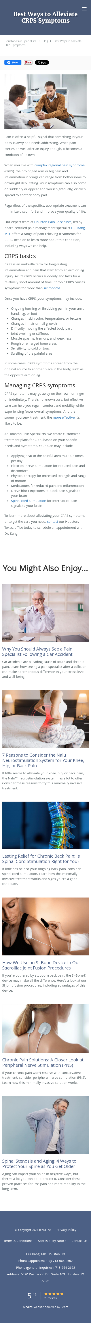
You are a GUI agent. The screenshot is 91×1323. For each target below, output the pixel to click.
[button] (84, 8)
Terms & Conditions (18, 1241)
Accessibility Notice (52, 1241)
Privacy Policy (66, 1230)
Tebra (64, 1307)
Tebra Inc (45, 1230)
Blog (45, 41)
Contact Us (79, 1241)
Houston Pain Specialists (20, 41)
